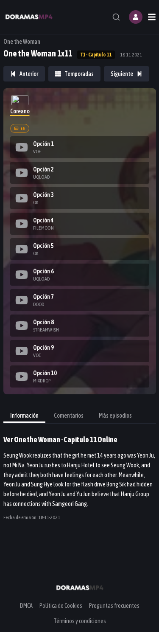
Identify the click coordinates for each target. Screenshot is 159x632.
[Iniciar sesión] (135, 17)
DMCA (26, 605)
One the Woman (21, 41)
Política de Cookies (60, 605)
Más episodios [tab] (115, 415)
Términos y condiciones (79, 621)
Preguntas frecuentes (114, 605)
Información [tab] (24, 415)
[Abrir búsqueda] (116, 17)
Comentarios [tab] (69, 415)
